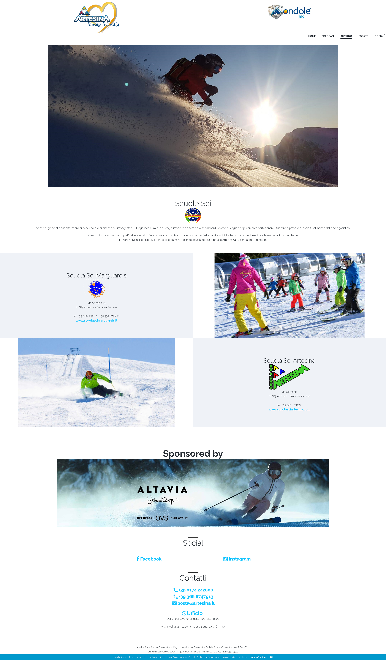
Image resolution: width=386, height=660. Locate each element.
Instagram (239, 559)
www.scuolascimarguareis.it (96, 320)
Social (379, 36)
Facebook (150, 559)
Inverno (346, 36)
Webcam (328, 36)
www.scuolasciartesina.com (289, 409)
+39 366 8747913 (196, 596)
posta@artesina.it (196, 603)
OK (271, 657)
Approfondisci (258, 657)
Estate (363, 36)
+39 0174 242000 (196, 590)
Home (312, 36)
